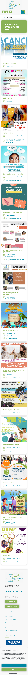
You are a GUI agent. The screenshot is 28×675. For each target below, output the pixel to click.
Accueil (3, 17)
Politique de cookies (13, 673)
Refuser (14, 669)
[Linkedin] (6, 12)
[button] (23, 12)
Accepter (14, 665)
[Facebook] (3, 12)
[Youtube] (10, 12)
